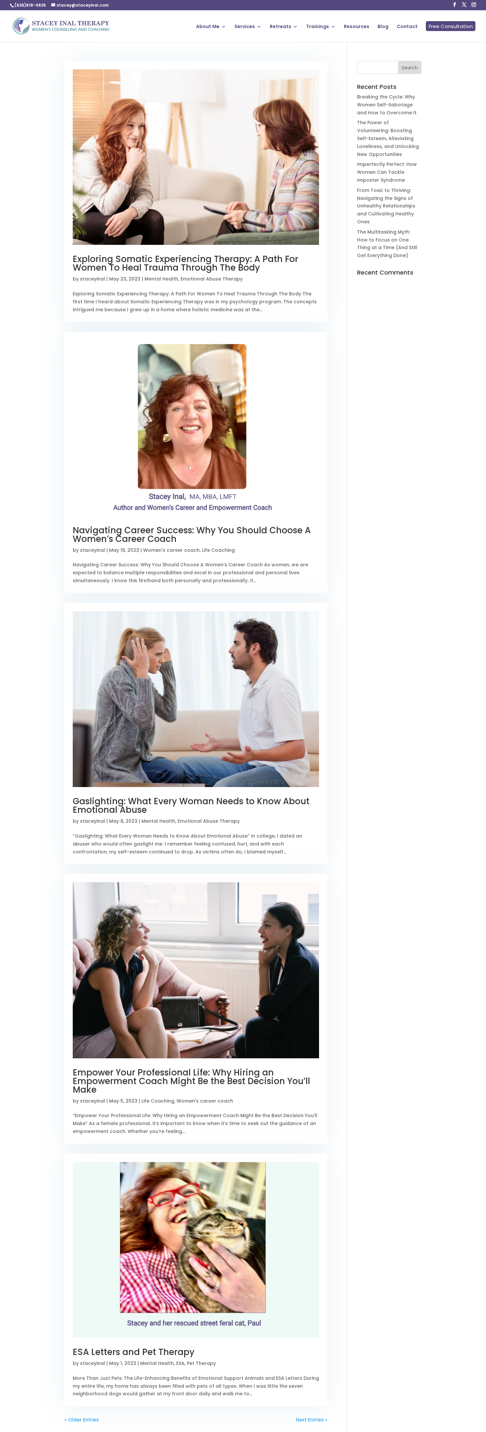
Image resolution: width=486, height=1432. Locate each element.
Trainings (317, 27)
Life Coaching (218, 550)
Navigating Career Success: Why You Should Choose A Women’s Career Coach (192, 534)
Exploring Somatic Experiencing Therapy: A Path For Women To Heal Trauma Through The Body (185, 263)
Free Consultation (451, 26)
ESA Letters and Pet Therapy (133, 1352)
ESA (180, 1363)
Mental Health (161, 279)
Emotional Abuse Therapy (212, 279)
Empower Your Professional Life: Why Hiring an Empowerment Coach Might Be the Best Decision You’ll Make (191, 1081)
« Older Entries (81, 1419)
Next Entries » (311, 1419)
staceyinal (92, 279)
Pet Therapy (201, 1363)
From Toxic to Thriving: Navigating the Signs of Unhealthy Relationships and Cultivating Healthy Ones (386, 206)
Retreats (280, 27)
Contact (407, 27)
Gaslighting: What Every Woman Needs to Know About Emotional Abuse (191, 805)
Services (244, 27)
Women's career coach (171, 550)
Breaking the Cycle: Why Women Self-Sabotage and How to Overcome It (387, 105)
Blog (383, 27)
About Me (208, 27)
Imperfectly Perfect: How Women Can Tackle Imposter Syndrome (387, 172)
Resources (356, 27)
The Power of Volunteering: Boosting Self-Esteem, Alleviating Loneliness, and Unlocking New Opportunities (388, 138)
